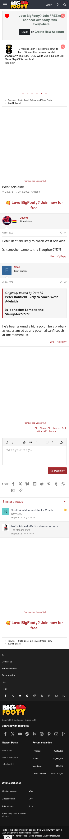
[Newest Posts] (57, 4)
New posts (7, 750)
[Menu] (5, 5)
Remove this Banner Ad (35, 180)
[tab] (23, 93)
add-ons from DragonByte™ (42, 829)
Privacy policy (8, 675)
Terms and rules (9, 668)
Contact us (7, 661)
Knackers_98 (57, 773)
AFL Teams (54, 428)
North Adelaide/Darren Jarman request (34, 526)
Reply (63, 256)
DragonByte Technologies (19, 832)
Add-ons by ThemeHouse (15, 835)
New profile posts (10, 757)
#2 (65, 282)
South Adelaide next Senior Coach (32, 510)
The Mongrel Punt (20, 529)
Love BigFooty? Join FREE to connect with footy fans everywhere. (40, 19)
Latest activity (8, 763)
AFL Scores (50, 431)
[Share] (60, 233)
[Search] (64, 4)
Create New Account (49, 31)
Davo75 (9, 191)
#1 (65, 232)
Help (4, 681)
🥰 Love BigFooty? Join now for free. (34, 205)
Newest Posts (10, 742)
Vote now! (9, 62)
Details (35, 832)
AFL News (40, 428)
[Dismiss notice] (63, 16)
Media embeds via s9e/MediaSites (44, 835)
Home (4, 688)
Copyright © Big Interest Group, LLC (19, 719)
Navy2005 (16, 513)
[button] (7, 442)
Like (52, 256)
